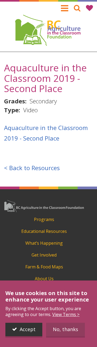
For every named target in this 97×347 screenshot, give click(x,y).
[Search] (77, 8)
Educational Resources (44, 231)
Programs (44, 219)
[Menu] (64, 8)
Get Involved (44, 255)
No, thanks (65, 329)
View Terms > (65, 314)
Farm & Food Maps (44, 267)
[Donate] (89, 8)
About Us (44, 279)
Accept (28, 329)
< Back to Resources (32, 168)
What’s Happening (44, 243)
